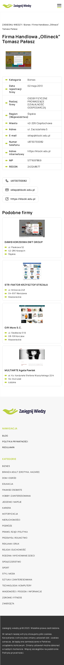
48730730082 (35, 141)
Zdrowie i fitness (12, 597)
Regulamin (8, 447)
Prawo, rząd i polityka (15, 531)
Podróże (7, 525)
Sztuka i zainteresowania (17, 579)
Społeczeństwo (11, 561)
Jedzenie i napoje (12, 501)
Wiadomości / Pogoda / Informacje (22, 591)
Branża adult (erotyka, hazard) (21, 472)
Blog (5, 435)
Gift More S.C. (13, 327)
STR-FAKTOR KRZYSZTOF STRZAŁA (26, 284)
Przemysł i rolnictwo (14, 537)
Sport (5, 567)
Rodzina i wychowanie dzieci (18, 555)
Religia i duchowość (14, 549)
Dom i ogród (9, 478)
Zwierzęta (8, 603)
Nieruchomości (11, 519)
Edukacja (7, 483)
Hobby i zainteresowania (16, 495)
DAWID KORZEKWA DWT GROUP (24, 242)
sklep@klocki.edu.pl (39, 135)
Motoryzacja (10, 513)
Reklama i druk (10, 543)
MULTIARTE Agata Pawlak (20, 370)
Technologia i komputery (17, 585)
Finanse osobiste (12, 489)
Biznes (31, 79)
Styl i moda (8, 573)
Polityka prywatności (15, 441)
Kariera (6, 507)
